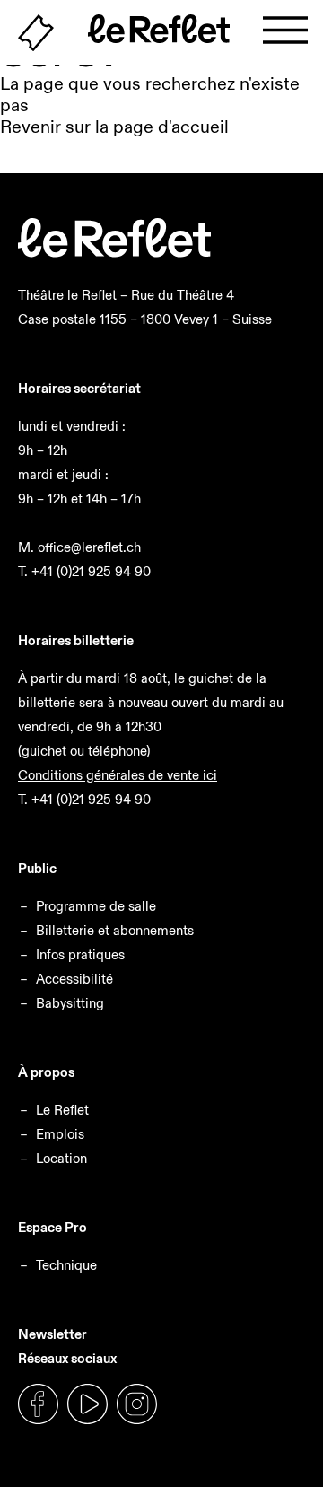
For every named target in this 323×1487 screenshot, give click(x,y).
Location (61, 1158)
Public (37, 868)
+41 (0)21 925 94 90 (91, 571)
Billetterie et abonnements (115, 930)
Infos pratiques (80, 954)
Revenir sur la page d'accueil (114, 126)
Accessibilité (74, 978)
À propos (46, 1071)
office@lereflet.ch (89, 546)
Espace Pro (52, 1227)
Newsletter (52, 1334)
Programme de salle (96, 905)
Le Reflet (62, 1109)
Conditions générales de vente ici (117, 774)
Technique (66, 1264)
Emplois (60, 1133)
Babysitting (70, 1002)
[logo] (114, 252)
